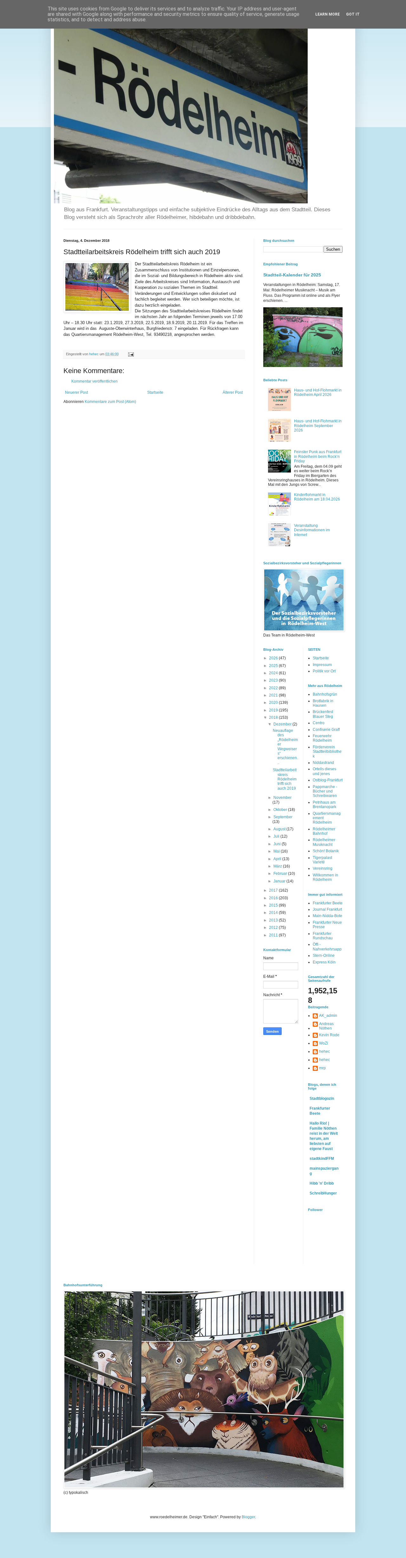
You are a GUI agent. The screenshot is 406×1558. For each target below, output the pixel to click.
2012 (274, 927)
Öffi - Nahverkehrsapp (327, 946)
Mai (277, 851)
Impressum (322, 665)
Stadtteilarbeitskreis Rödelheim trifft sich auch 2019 (285, 779)
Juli (276, 836)
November (282, 797)
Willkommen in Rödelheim (325, 877)
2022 (274, 688)
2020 (274, 702)
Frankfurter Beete (328, 903)
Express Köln (324, 962)
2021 (274, 695)
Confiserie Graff (326, 729)
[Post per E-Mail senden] (131, 354)
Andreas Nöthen (326, 1026)
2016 (274, 898)
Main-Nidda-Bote (327, 916)
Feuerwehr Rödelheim (322, 738)
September (282, 817)
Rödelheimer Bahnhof (324, 831)
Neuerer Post (76, 392)
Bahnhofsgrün (325, 694)
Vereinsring (322, 868)
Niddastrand (323, 762)
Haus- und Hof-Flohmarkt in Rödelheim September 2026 (318, 425)
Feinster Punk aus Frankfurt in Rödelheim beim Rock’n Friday (317, 456)
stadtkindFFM (322, 1158)
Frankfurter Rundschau (323, 935)
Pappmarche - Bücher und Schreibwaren (325, 791)
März (278, 866)
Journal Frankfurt (327, 909)
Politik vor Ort (324, 671)
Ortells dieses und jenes (324, 771)
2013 (274, 920)
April (277, 859)
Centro (318, 723)
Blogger (248, 1517)
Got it (353, 14)
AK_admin (328, 1015)
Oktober (280, 809)
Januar (279, 881)
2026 (274, 658)
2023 (274, 680)
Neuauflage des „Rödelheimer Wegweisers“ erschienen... (285, 746)
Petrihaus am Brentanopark (324, 804)
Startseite (155, 392)
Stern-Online (324, 955)
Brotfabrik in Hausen (323, 703)
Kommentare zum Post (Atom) (110, 401)
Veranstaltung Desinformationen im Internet (312, 530)
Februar (280, 873)
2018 (274, 717)
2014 (274, 912)
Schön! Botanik (326, 851)
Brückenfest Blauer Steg (323, 714)
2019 (274, 710)
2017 (274, 890)
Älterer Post (233, 392)
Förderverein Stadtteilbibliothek (327, 752)
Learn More (327, 14)
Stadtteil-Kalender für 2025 (292, 274)
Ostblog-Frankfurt (328, 780)
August (279, 829)
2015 (274, 905)
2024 (274, 673)
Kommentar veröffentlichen (94, 381)
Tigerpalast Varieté (322, 859)
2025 (274, 665)
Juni (277, 844)
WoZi (323, 1043)
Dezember (282, 724)
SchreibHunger (323, 1193)
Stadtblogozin (322, 1098)
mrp (322, 1068)
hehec (324, 1051)
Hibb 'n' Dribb (322, 1183)
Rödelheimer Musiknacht (324, 842)
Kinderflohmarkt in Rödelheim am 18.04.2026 (317, 497)
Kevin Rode (329, 1035)
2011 (274, 935)
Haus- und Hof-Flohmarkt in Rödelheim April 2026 (318, 392)
